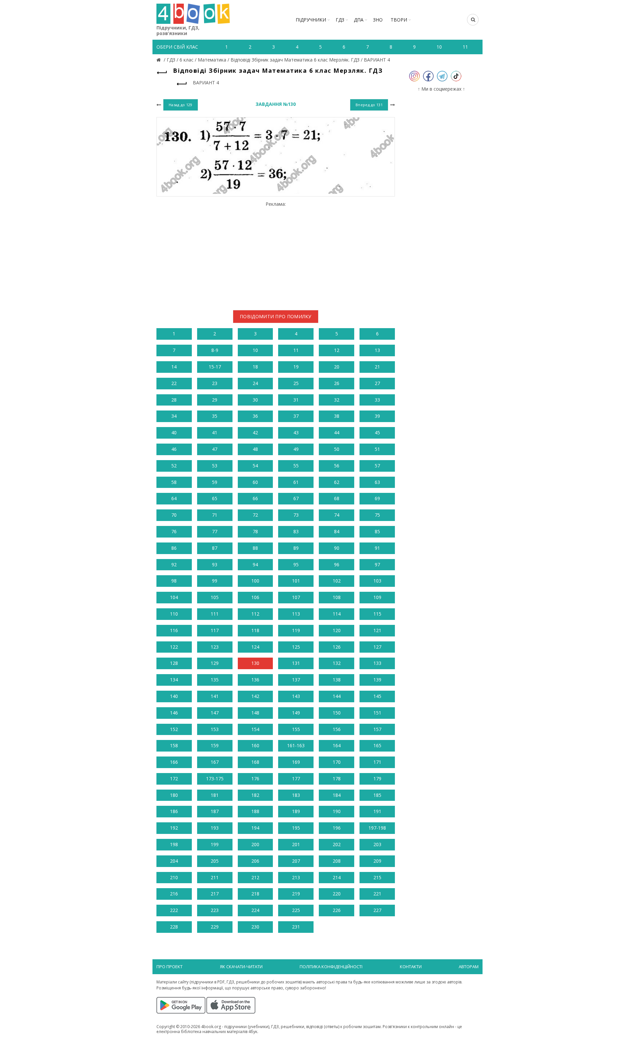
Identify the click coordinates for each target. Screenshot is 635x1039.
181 (215, 795)
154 (255, 729)
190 (337, 811)
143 (296, 696)
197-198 (377, 828)
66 (255, 498)
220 (337, 893)
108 (337, 597)
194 (255, 828)
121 (377, 630)
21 (377, 367)
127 (377, 647)
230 (255, 927)
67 (296, 498)
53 (214, 465)
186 (174, 811)
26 (336, 383)
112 (255, 614)
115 (377, 614)
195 (296, 828)
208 (337, 861)
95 (296, 564)
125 (296, 647)
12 (336, 350)
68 (336, 498)
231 (296, 927)
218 (255, 893)
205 (215, 861)
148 (255, 713)
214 (337, 877)
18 (255, 367)
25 (296, 383)
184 (337, 795)
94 (255, 564)
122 (174, 647)
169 (296, 762)
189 (296, 811)
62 (336, 482)
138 (337, 679)
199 (215, 844)
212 (255, 877)
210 (174, 877)
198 (174, 844)
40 (174, 432)
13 (377, 350)
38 (336, 416)
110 (174, 614)
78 (255, 531)
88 (255, 548)
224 (255, 910)
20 (336, 367)
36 (255, 416)
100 (255, 581)
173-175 (215, 778)
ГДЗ (340, 20)
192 (174, 828)
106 (255, 597)
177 (296, 778)
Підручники (311, 20)
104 (174, 597)
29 (214, 400)
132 (337, 663)
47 (214, 449)
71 (214, 515)
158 (174, 745)
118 (255, 630)
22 (174, 383)
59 (214, 482)
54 (255, 465)
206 (255, 861)
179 (377, 778)
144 (337, 696)
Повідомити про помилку (276, 316)
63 (377, 482)
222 (174, 910)
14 (174, 367)
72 (255, 515)
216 (174, 893)
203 (377, 844)
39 (377, 416)
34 (174, 416)
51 (377, 449)
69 (377, 498)
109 (377, 597)
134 (174, 679)
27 (377, 383)
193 (215, 828)
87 (214, 548)
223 (215, 910)
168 (255, 762)
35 (214, 416)
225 (296, 910)
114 (337, 614)
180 (174, 795)
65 (214, 498)
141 (215, 696)
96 (336, 564)
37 (296, 416)
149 (296, 713)
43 (296, 432)
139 (377, 679)
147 (215, 713)
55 (296, 465)
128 (174, 663)
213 (296, 877)
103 (377, 581)
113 (296, 614)
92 (174, 564)
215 (377, 877)
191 (377, 811)
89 (296, 548)
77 (214, 531)
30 (255, 400)
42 (255, 432)
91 (377, 548)
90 (336, 548)
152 (174, 729)
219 (296, 893)
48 (255, 449)
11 (296, 350)
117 (215, 630)
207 (296, 861)
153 (215, 729)
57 (377, 465)
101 (296, 581)
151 (377, 713)
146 (174, 713)
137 (296, 679)
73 (296, 515)
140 (174, 696)
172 (174, 778)
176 (255, 778)
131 (296, 663)
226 (337, 910)
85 (377, 531)
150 (337, 713)
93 (214, 564)
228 (174, 927)
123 (215, 647)
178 (337, 778)
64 (174, 498)
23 (214, 383)
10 (255, 350)
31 (296, 400)
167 (215, 762)
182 (255, 795)
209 (377, 861)
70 (174, 515)
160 (255, 745)
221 (377, 893)
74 (336, 515)
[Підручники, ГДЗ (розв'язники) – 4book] (159, 60)
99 (214, 581)
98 (174, 581)
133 (377, 663)
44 (336, 432)
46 (174, 449)
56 (336, 465)
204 (174, 861)
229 (215, 927)
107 (296, 597)
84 (336, 531)
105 (215, 597)
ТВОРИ (399, 20)
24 (255, 383)
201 (296, 844)
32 (336, 400)
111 (215, 614)
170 (337, 762)
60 (255, 482)
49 (296, 449)
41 (214, 432)
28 (174, 400)
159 (215, 745)
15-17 (215, 367)
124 (255, 647)
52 (174, 465)
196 (337, 828)
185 (377, 795)
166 (174, 762)
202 (337, 844)
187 (215, 811)
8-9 (214, 350)
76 (174, 531)
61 (296, 482)
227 (377, 910)
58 (174, 482)
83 (296, 531)
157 (377, 729)
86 (174, 548)
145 (377, 696)
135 (215, 679)
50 (336, 449)
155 (296, 729)
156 (337, 729)
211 (215, 877)
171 (377, 762)
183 (296, 795)
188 (255, 811)
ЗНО (378, 20)
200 (255, 844)
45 (377, 432)
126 (337, 647)
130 (255, 663)
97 (377, 564)
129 (215, 663)
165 (377, 745)
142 (255, 696)
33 (377, 400)
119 (296, 630)
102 (337, 581)
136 (255, 679)
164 (337, 745)
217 (215, 893)
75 (377, 515)
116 (174, 630)
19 (296, 367)
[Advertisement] (275, 253)
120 (337, 630)
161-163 (296, 745)
